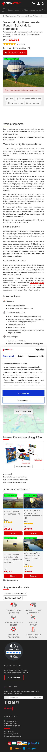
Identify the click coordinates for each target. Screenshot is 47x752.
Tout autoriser (23, 393)
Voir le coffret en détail (23, 466)
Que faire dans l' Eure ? (13, 598)
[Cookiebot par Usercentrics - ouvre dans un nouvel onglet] (34, 350)
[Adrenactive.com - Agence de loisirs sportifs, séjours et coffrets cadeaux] (11, 3)
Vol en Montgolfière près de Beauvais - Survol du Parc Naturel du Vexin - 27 (13, 558)
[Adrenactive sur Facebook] (6, 702)
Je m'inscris (37, 697)
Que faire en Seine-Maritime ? (15, 594)
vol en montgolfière (37, 282)
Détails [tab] (20, 356)
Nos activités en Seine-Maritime (14, 482)
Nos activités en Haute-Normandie (15, 479)
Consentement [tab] (8, 356)
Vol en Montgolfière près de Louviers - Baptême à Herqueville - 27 (33, 514)
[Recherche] (43, 10)
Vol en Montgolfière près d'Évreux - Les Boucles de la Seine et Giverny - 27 (33, 557)
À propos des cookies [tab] (36, 356)
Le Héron (7, 47)
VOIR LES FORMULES (17, 52)
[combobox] (24, 10)
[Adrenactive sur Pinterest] (13, 702)
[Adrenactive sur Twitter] (9, 702)
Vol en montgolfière (25, 16)
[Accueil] (4, 16)
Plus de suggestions (10, 580)
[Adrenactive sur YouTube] (17, 702)
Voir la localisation (23, 411)
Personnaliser (22, 400)
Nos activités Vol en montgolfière (15, 477)
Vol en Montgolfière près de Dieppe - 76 (12, 512)
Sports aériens (11, 16)
